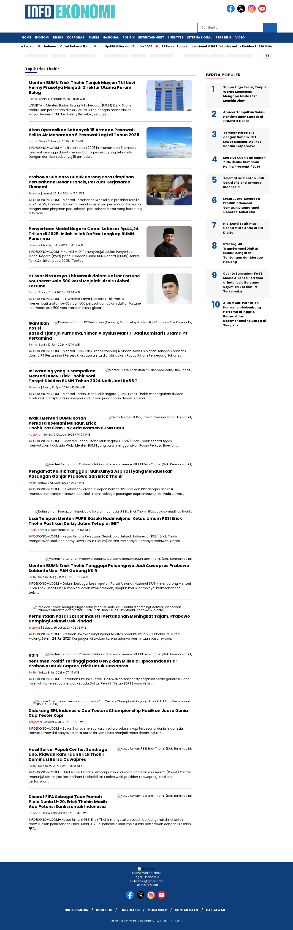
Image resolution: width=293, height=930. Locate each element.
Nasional (111, 37)
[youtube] (263, 11)
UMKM (94, 37)
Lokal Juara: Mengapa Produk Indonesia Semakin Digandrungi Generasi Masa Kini (241, 205)
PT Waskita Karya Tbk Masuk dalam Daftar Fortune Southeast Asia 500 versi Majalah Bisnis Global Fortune (84, 281)
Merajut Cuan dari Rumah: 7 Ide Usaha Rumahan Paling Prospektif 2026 (244, 162)
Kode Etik (104, 910)
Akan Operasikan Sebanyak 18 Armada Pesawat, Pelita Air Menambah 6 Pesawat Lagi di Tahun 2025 (84, 132)
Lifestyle (175, 37)
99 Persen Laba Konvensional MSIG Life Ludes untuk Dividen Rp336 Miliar (205, 46)
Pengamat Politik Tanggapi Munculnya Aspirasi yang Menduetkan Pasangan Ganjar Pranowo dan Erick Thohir (101, 473)
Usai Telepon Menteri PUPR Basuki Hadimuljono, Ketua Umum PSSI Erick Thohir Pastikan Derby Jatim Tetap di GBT (105, 520)
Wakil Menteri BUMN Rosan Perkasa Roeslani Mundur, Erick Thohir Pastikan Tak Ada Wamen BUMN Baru (76, 423)
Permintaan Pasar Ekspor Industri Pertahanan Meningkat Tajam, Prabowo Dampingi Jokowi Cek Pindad (109, 618)
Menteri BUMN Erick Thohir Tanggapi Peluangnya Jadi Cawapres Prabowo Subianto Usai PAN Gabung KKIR (109, 568)
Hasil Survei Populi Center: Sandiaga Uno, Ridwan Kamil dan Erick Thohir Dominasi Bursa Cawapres (68, 754)
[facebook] (231, 11)
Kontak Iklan (186, 910)
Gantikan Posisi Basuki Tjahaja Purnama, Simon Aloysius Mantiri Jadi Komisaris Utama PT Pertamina (108, 330)
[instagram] (252, 11)
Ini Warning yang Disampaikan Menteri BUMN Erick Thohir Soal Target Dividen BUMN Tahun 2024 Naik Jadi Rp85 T (83, 376)
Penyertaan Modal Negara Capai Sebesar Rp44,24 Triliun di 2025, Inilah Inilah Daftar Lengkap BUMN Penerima (84, 233)
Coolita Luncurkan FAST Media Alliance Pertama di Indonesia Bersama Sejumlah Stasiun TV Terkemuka (243, 282)
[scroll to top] (280, 923)
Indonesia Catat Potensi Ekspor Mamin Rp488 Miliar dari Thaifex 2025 (86, 46)
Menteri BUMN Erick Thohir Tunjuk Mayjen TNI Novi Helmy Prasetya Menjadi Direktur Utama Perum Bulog (82, 87)
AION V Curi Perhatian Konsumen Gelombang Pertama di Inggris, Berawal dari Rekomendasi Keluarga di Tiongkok (244, 314)
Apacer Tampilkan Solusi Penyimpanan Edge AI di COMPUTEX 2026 (244, 116)
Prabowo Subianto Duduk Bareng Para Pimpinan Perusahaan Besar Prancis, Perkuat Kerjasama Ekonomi (81, 182)
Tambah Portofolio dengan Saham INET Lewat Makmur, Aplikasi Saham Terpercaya (242, 139)
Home (26, 37)
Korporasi (76, 37)
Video (240, 37)
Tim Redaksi (130, 910)
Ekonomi (42, 37)
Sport (32, 530)
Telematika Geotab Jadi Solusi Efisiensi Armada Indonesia (243, 182)
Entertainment (151, 37)
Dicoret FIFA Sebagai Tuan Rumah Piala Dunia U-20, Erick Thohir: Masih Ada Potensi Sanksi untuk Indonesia (68, 801)
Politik (128, 37)
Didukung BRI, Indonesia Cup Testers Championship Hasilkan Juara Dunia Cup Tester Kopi (108, 713)
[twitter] (242, 11)
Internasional (199, 37)
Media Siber (157, 910)
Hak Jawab (215, 910)
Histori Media (76, 910)
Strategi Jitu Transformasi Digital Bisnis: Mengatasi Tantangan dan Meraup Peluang (243, 253)
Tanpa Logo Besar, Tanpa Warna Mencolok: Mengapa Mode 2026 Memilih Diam (244, 94)
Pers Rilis (224, 37)
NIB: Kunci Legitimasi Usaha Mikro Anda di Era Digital (243, 228)
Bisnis (58, 37)
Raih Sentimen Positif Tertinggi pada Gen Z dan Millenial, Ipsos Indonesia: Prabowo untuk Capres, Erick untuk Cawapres (103, 660)
